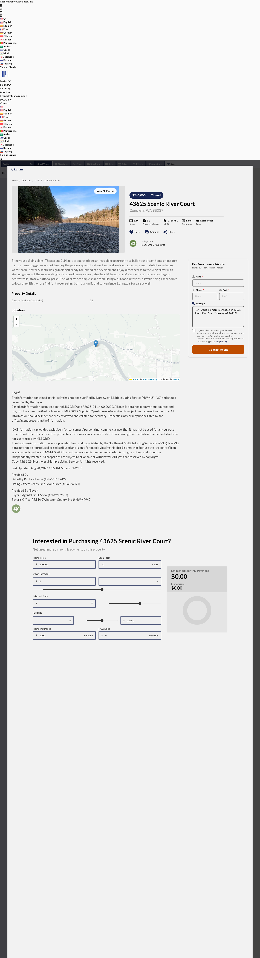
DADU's (4, 99)
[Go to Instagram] (1, 8)
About (3, 92)
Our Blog (5, 88)
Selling (4, 84)
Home (15, 180)
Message (200, 303)
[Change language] (3, 19)
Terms (216, 341)
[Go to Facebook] (1, 5)
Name (199, 276)
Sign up (4, 67)
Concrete (26, 180)
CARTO (175, 379)
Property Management (13, 95)
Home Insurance (42, 628)
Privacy (223, 341)
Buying (4, 80)
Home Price (39, 557)
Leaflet (135, 379)
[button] (96, 343)
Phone (200, 290)
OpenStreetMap (149, 379)
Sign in (12, 67)
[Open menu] (1, 158)
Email (226, 290)
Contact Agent (218, 349)
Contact (5, 103)
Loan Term (104, 557)
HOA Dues (104, 628)
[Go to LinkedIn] (1, 15)
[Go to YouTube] (1, 12)
